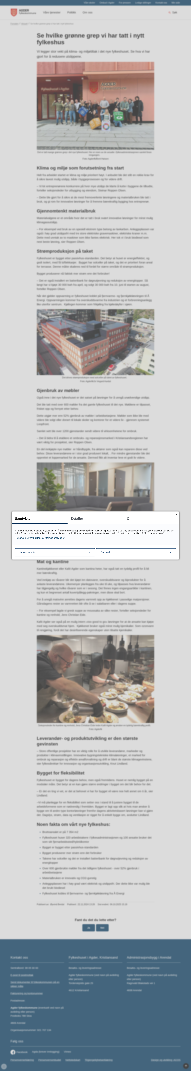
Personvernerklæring (25, 538)
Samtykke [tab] (22, 518)
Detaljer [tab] (77, 518)
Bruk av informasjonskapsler (50, 538)
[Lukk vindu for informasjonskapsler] (176, 514)
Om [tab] (129, 518)
